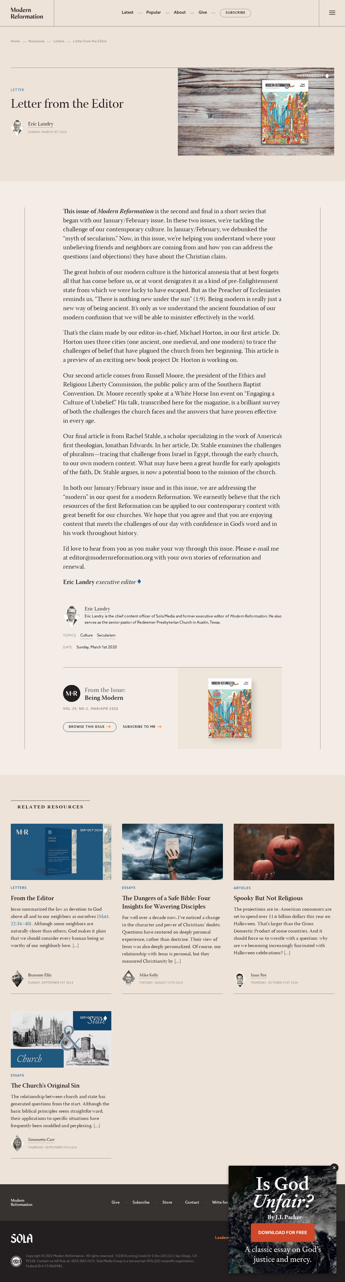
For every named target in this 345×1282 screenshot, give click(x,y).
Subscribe (236, 13)
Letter (17, 90)
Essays (129, 888)
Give (203, 13)
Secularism (106, 636)
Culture (86, 636)
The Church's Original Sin (45, 1086)
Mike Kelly (148, 975)
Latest (127, 13)
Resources (36, 41)
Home (15, 41)
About (180, 13)
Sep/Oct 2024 (91, 830)
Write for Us (222, 1203)
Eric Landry (40, 124)
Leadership (224, 1238)
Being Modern (105, 694)
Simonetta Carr (41, 1140)
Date (67, 647)
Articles (242, 888)
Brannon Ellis (39, 975)
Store (167, 1203)
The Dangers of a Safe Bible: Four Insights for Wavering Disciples (166, 902)
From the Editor (32, 898)
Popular (153, 13)
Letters (59, 41)
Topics (69, 635)
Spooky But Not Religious (268, 898)
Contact (192, 1203)
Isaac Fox (259, 975)
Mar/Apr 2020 (310, 76)
